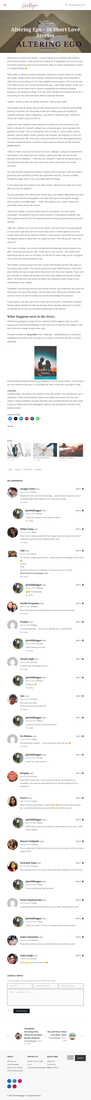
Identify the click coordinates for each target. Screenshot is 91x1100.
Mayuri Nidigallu (29, 841)
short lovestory (27, 469)
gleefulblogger (34, 510)
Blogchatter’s (33, 334)
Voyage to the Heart (66, 458)
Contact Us (51, 1064)
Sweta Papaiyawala (31, 899)
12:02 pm (34, 844)
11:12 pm (34, 662)
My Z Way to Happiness (41, 458)
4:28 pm (40, 721)
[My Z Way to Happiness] (45, 450)
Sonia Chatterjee (29, 936)
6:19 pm (33, 492)
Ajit (22, 695)
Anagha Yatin (27, 488)
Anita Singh (26, 955)
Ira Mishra (26, 736)
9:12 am (34, 776)
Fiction (46, 21)
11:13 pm (39, 644)
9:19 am (34, 801)
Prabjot (24, 621)
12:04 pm (34, 866)
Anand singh (27, 658)
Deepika (24, 773)
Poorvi (23, 797)
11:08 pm (34, 625)
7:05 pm (39, 514)
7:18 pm (34, 903)
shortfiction (38, 469)
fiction (10, 469)
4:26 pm (40, 823)
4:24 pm (40, 885)
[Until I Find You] (19, 450)
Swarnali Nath (28, 862)
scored (10, 146)
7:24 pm (40, 922)
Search (80, 1058)
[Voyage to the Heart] (71, 450)
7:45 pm (33, 532)
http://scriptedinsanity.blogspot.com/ (34, 573)
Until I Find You (12, 458)
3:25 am (34, 739)
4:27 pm (40, 758)
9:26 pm (33, 554)
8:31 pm (34, 959)
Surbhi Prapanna (29, 603)
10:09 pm (34, 606)
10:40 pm (39, 588)
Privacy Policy (52, 1068)
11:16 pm (34, 699)
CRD (22, 550)
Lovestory (18, 469)
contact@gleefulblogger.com (38, 1068)
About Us (50, 1061)
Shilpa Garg (26, 528)
